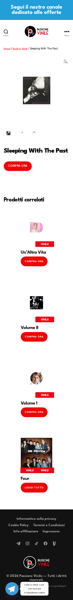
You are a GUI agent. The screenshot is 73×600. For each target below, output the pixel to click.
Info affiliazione (25, 531)
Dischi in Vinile (20, 49)
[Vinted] (54, 543)
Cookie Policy (18, 525)
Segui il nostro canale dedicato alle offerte (36, 10)
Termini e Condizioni (49, 525)
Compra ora (18, 166)
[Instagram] (27, 543)
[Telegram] (18, 543)
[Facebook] (45, 543)
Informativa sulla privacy (36, 519)
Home (7, 49)
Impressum (51, 531)
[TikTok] (36, 543)
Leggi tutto (34, 487)
